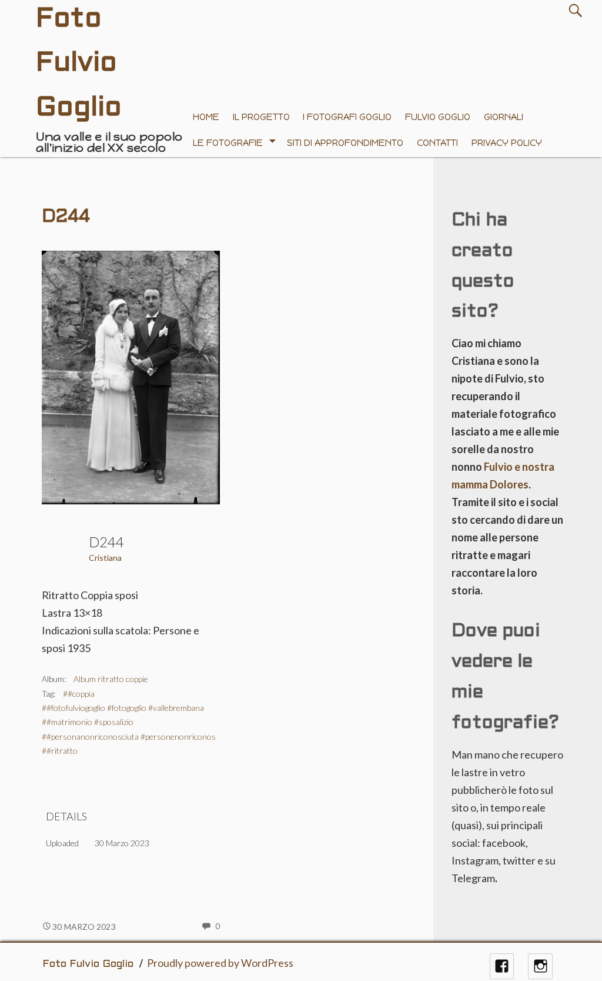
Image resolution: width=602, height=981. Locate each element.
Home (206, 116)
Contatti (437, 142)
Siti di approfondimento (345, 142)
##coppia (79, 694)
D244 (66, 217)
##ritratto (60, 751)
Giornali (503, 116)
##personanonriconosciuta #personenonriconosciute (137, 736)
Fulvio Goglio (437, 116)
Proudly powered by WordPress (220, 962)
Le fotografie (228, 142)
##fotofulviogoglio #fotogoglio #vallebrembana (123, 708)
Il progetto (261, 116)
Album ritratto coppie (110, 679)
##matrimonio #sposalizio (87, 722)
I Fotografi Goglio (347, 116)
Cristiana (105, 558)
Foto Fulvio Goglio (87, 964)
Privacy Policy (506, 142)
